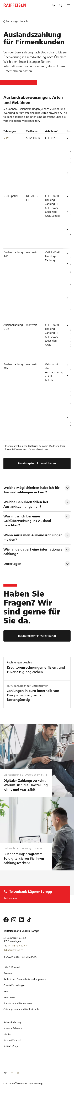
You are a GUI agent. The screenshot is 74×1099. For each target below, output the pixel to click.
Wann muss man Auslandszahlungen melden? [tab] (33, 537)
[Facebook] (6, 919)
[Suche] (60, 5)
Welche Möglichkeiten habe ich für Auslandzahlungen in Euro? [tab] (32, 490)
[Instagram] (13, 919)
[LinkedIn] (21, 919)
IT (18, 1073)
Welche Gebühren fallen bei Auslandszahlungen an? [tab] (26, 504)
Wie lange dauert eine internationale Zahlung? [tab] (33, 551)
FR (12, 1073)
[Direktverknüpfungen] (53, 5)
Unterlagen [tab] (12, 564)
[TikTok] (29, 919)
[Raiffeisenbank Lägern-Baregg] (14, 5)
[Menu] (68, 5)
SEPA (6, 138)
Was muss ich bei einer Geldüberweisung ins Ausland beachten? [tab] (27, 520)
